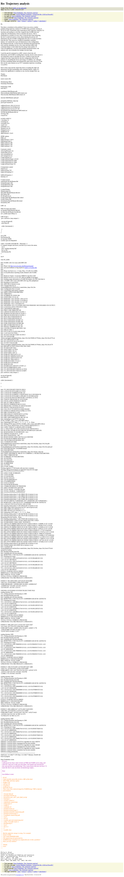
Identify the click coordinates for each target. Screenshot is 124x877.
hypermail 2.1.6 (20, 874)
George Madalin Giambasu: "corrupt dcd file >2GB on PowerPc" (34, 14)
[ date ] (19, 21)
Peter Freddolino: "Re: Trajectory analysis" (25, 13)
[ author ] (35, 21)
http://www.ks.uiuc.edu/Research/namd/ (22, 266)
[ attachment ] (42, 21)
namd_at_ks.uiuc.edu (31, 267)
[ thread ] (24, 21)
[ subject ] (29, 21)
